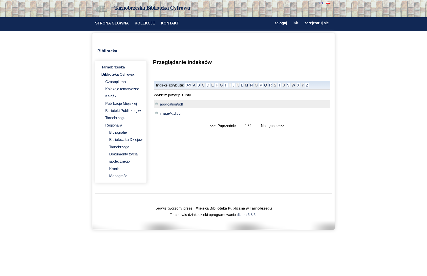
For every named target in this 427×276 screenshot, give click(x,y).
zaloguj (281, 23)
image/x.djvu (170, 113)
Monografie (118, 176)
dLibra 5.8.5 (246, 215)
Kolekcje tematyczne (122, 89)
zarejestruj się (316, 23)
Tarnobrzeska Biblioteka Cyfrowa (152, 8)
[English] (322, 2)
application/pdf (171, 104)
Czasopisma (115, 82)
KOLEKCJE (145, 23)
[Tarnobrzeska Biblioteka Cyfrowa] (102, 9)
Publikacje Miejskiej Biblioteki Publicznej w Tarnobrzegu (123, 111)
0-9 (188, 85)
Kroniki (114, 169)
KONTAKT (170, 23)
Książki (111, 96)
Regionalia (113, 125)
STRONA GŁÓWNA (112, 23)
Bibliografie (118, 132)
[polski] (328, 2)
